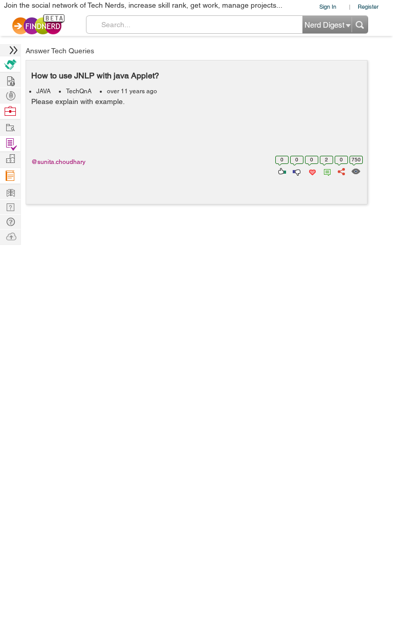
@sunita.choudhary (58, 161)
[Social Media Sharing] (340, 170)
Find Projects (10, 126)
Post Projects (10, 79)
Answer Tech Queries (60, 51)
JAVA (43, 91)
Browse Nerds (10, 94)
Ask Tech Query (10, 221)
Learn (10, 176)
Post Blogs (10, 236)
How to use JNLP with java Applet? (95, 75)
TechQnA (79, 91)
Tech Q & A (10, 206)
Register (368, 6)
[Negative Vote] (296, 170)
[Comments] (325, 170)
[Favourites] (311, 170)
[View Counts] (355, 170)
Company (10, 159)
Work (10, 111)
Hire (10, 64)
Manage (10, 144)
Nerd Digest (10, 191)
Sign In (327, 6)
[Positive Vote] (281, 170)
